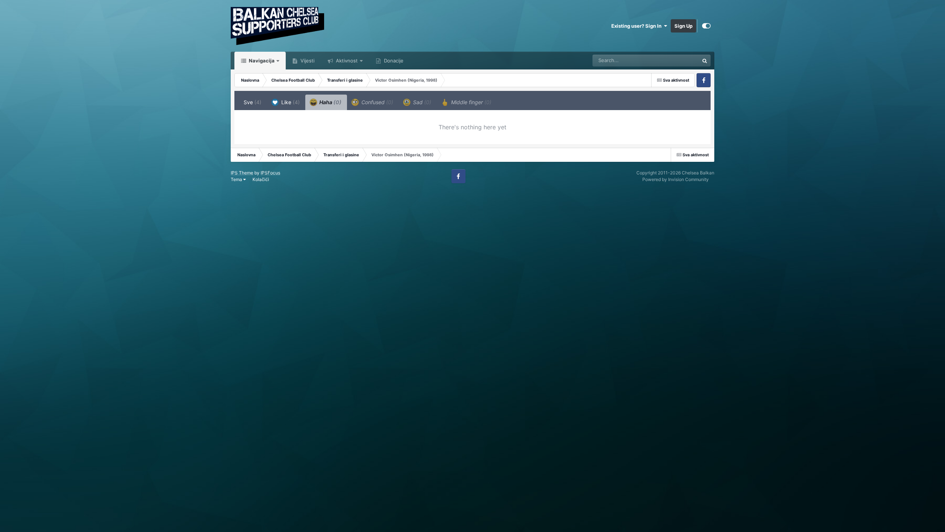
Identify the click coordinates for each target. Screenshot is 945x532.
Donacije (392, 61)
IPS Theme (242, 172)
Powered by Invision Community (675, 179)
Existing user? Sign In (637, 26)
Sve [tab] (252, 102)
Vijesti (307, 61)
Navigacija (261, 61)
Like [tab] (290, 102)
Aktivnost (346, 61)
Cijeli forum (677, 60)
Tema (237, 179)
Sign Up (683, 26)
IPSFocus (270, 172)
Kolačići (260, 179)
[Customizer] (706, 26)
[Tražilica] (705, 60)
